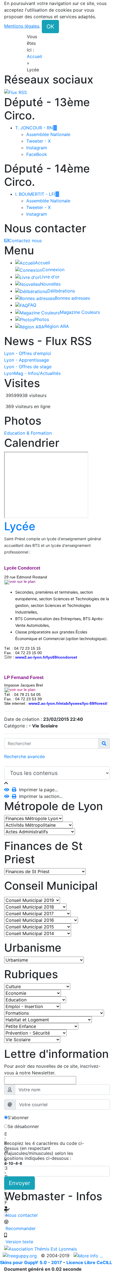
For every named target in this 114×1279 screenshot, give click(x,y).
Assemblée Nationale (48, 134)
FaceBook (36, 154)
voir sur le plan (22, 689)
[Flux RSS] (15, 92)
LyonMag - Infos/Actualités (32, 373)
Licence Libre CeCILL (89, 1262)
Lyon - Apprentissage (26, 360)
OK (50, 26)
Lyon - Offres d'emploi (27, 353)
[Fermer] (6, 783)
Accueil (34, 56)
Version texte (18, 1241)
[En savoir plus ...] (89, 1255)
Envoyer (19, 1183)
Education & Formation (28, 433)
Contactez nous (25, 240)
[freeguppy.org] (20, 1255)
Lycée (19, 526)
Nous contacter (21, 1215)
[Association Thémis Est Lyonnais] (57, 1248)
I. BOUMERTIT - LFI (37, 194)
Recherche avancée (24, 756)
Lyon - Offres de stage (27, 366)
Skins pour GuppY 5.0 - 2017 (31, 1262)
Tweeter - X (38, 141)
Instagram (36, 147)
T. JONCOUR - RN (36, 127)
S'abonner (18, 1117)
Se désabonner (23, 1126)
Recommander (20, 1228)
